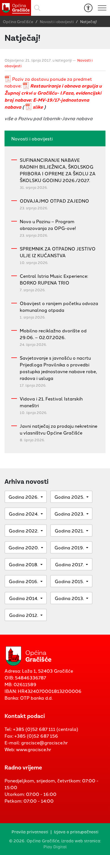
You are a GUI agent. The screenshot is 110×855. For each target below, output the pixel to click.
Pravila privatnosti (30, 831)
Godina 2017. (69, 564)
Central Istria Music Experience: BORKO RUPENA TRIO (54, 279)
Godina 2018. (23, 564)
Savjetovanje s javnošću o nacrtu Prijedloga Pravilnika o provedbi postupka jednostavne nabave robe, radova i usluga (58, 368)
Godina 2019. (69, 547)
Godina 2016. (23, 581)
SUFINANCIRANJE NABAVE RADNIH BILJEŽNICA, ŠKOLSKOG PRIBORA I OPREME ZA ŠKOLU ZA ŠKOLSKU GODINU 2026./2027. (58, 170)
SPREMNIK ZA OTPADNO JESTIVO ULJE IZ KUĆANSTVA (58, 251)
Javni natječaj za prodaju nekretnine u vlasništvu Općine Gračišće (58, 429)
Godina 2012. (23, 615)
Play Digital (55, 846)
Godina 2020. (23, 547)
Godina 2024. (23, 514)
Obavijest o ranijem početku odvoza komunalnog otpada (59, 306)
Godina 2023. (69, 514)
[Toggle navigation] (102, 8)
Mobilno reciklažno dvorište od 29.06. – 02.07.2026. (53, 333)
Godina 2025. (69, 497)
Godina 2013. (69, 598)
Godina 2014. (23, 598)
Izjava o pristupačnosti (76, 831)
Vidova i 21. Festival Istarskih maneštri (51, 401)
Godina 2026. (23, 497)
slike (38, 107)
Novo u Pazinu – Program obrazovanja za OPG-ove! (48, 224)
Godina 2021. (69, 530)
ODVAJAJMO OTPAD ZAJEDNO (54, 201)
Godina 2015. (69, 581)
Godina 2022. (23, 530)
